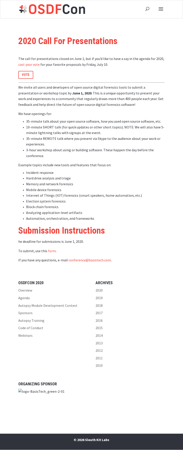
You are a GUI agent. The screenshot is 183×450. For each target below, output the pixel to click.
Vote (26, 75)
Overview (25, 290)
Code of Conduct (30, 328)
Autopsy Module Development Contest (47, 305)
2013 (99, 343)
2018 (99, 305)
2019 (99, 298)
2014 (99, 335)
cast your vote (29, 64)
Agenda (24, 298)
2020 (99, 290)
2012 (99, 350)
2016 (99, 320)
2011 (99, 358)
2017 (99, 313)
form (52, 251)
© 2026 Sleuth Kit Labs (91, 439)
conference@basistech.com (90, 260)
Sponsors (25, 313)
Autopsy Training (31, 320)
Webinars (25, 335)
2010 (99, 365)
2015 (99, 328)
